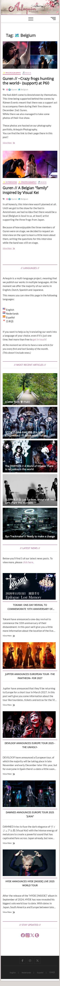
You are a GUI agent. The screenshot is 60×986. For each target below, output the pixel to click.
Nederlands (26, 972)
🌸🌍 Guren (11, 89)
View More (11, 143)
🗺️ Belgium (23, 89)
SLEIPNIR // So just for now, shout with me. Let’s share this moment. (29, 501)
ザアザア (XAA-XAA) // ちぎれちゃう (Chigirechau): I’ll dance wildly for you (26, 433)
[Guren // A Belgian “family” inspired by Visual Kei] (30, 164)
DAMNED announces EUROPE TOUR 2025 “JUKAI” (30, 814)
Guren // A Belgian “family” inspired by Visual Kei (25, 190)
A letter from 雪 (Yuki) (17, 401)
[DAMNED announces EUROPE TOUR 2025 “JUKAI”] (29, 794)
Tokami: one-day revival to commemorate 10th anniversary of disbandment (30, 607)
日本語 (52, 972)
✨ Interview (10, 182)
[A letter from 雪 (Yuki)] (30, 389)
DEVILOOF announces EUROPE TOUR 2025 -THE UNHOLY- (30, 745)
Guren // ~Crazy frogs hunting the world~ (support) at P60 (28, 81)
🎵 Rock (26, 73)
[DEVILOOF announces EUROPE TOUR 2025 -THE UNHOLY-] (29, 725)
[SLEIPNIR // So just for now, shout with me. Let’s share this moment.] (30, 490)
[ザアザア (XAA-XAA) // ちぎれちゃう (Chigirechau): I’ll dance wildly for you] (30, 423)
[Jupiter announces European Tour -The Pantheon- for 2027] (29, 656)
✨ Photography (12, 73)
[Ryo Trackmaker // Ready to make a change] (30, 524)
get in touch (39, 339)
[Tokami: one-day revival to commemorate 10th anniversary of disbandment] (29, 587)
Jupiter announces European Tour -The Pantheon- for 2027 (30, 676)
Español (40, 972)
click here (28, 562)
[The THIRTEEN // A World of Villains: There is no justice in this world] (30, 456)
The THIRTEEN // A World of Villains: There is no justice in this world (29, 467)
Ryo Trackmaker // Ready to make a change (30, 536)
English (13, 972)
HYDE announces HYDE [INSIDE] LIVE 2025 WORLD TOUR (30, 883)
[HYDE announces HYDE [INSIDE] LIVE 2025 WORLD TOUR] (29, 863)
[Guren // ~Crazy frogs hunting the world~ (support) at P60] (30, 55)
